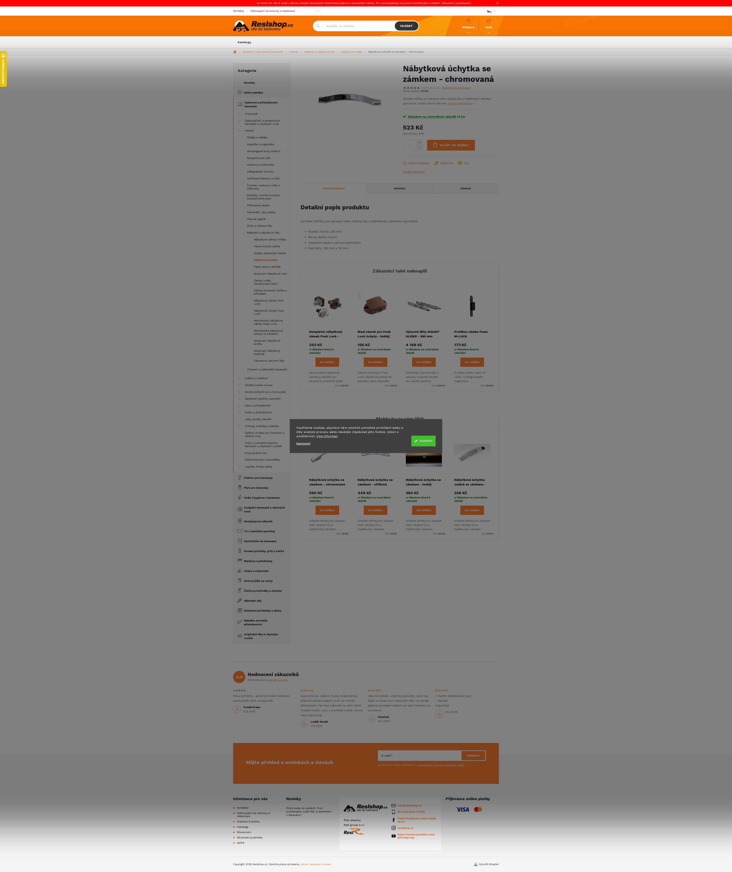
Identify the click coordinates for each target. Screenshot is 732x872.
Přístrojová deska (258, 205)
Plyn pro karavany (256, 487)
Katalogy (242, 826)
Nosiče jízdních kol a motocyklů (265, 391)
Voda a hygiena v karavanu (262, 497)
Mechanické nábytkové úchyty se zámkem (268, 332)
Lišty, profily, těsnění (258, 419)
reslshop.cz (405, 827)
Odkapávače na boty (260, 171)
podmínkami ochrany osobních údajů (441, 764)
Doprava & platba (248, 821)
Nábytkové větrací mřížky (270, 239)
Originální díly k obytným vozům (261, 636)
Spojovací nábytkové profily (267, 342)
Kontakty (238, 11)
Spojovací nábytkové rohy (270, 273)
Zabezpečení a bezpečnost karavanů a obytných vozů (262, 122)
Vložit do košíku (454, 145)
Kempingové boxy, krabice (263, 151)
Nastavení (303, 443)
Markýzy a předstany (258, 561)
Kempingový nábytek (258, 521)
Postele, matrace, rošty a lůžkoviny (263, 187)
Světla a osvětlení (256, 378)
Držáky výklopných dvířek (270, 253)
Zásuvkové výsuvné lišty (269, 360)
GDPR (240, 842)
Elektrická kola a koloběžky (262, 459)
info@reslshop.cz (409, 805)
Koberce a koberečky (260, 164)
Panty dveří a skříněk (267, 266)
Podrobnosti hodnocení (456, 87)
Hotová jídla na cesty (258, 580)
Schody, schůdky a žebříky (262, 426)
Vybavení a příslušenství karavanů (261, 104)
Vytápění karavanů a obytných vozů (264, 509)
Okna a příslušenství (257, 405)
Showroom (244, 832)
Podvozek (251, 113)
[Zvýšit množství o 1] (419, 142)
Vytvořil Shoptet (489, 864)
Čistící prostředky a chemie (263, 590)
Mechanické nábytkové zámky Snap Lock (268, 322)
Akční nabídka (253, 92)
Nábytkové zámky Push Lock (269, 302)
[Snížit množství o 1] (419, 147)
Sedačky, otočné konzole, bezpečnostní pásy (263, 197)
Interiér (249, 130)
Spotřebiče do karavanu (260, 541)
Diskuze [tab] (465, 188)
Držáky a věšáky (257, 137)
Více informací (327, 436)
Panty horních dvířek (267, 246)
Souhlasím (426, 441)
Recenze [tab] (399, 188)
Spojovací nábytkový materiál (267, 352)
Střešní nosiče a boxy (259, 385)
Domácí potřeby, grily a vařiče (264, 551)
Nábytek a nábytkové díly (263, 232)
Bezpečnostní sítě (258, 158)
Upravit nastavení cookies (315, 864)
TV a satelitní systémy (259, 531)
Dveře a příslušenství (258, 412)
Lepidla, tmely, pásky (258, 466)
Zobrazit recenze (277, 680)
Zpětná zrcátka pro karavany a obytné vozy (264, 434)
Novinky (249, 82)
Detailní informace (460, 103)
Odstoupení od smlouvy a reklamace (272, 11)
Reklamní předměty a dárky (262, 610)
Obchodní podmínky (249, 837)
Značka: (414, 171)
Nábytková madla (265, 259)
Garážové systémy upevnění (262, 398)
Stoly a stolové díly (259, 225)
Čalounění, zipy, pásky (261, 212)
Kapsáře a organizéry (260, 144)
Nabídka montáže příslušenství (255, 622)
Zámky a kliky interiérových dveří (265, 282)
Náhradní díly (253, 600)
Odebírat (473, 755)
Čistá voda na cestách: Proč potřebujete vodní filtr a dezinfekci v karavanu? (308, 811)
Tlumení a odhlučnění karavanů (267, 369)
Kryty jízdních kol (256, 453)
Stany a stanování (256, 570)
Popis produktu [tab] (334, 188)
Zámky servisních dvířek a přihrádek (270, 292)
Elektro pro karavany (258, 477)
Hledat (406, 26)
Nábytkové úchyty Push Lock (269, 312)
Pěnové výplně (256, 219)
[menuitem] (244, 42)
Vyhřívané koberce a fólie (263, 178)
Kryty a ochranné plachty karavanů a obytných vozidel (263, 444)
